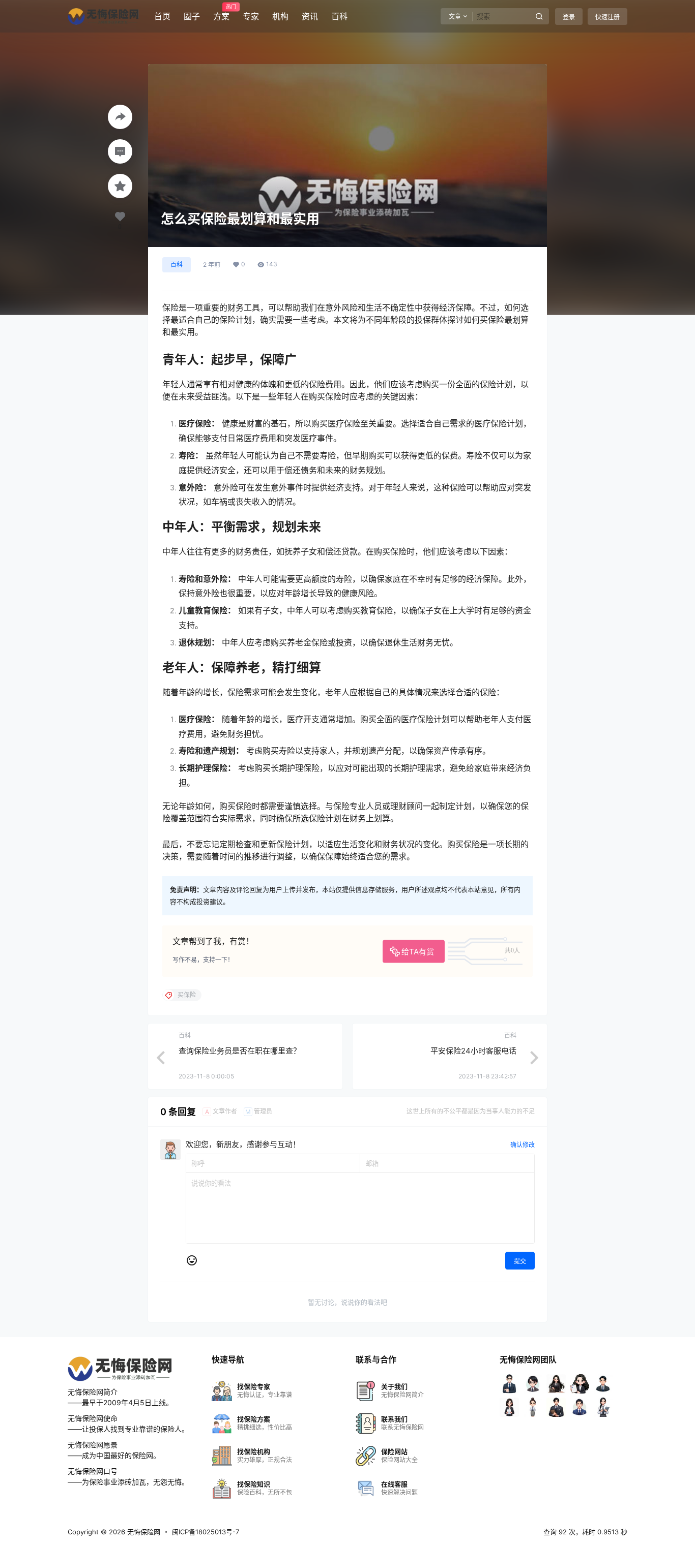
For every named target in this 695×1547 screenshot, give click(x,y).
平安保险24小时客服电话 (473, 1051)
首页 (162, 16)
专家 (251, 16)
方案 (221, 13)
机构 (280, 16)
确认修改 (522, 1145)
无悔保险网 (142, 1532)
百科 (339, 16)
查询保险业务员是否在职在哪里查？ (240, 1051)
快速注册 (607, 17)
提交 (520, 1261)
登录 (569, 17)
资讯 (310, 16)
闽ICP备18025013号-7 (205, 1532)
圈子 (192, 16)
